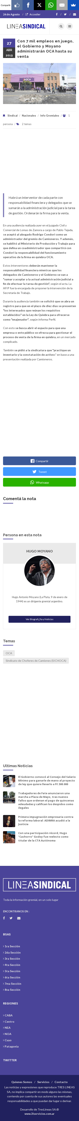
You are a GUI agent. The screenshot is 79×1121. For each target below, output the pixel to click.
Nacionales (29, 115)
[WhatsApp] (51, 5)
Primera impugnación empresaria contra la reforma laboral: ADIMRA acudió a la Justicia (45, 820)
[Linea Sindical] (26, 26)
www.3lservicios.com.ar (39, 1113)
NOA (8, 1034)
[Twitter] (67, 14)
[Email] (62, 5)
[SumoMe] (73, 5)
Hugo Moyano (39, 551)
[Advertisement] (39, 163)
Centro (9, 1021)
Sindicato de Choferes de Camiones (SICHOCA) (36, 660)
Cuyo (8, 1040)
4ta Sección (12, 964)
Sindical (12, 115)
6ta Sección (12, 977)
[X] (39, 5)
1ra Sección (12, 946)
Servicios (43, 1082)
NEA (8, 1027)
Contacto (61, 1082)
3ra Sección (12, 958)
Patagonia (12, 1046)
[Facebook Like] (17, 5)
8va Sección (12, 989)
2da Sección (13, 952)
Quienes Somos (21, 1082)
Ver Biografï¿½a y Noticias (39, 619)
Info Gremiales (49, 115)
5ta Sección (12, 971)
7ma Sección (13, 983)
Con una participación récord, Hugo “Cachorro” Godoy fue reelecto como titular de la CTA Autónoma (43, 836)
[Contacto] (74, 14)
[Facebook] (58, 14)
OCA (9, 653)
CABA (9, 1015)
